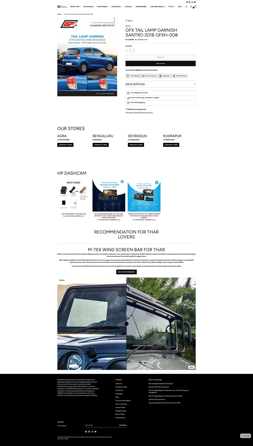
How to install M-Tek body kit (159, 387)
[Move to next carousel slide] (194, 160)
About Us (118, 383)
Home (59, 14)
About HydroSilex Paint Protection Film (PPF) (165, 403)
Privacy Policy (120, 407)
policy (157, 97)
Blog (117, 397)
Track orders (61, 426)
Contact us (141, 102)
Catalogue (119, 394)
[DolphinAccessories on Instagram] (192, 2)
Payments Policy (121, 387)
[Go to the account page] (190, 7)
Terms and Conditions (123, 400)
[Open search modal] (186, 7)
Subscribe (122, 425)
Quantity (129, 46)
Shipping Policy (120, 411)
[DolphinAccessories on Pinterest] (190, 2)
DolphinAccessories (73, 437)
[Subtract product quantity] (133, 50)
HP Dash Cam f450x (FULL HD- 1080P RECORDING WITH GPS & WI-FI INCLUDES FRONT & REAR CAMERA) (144, 215)
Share (130, 21)
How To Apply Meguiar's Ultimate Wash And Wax (166, 396)
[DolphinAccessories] (62, 6)
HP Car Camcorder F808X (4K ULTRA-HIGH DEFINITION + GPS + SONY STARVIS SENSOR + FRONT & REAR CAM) (108, 215)
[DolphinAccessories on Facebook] (187, 2)
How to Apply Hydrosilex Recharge (161, 383)
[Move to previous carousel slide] (189, 160)
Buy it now (161, 63)
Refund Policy (120, 418)
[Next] (182, 6)
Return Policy (120, 414)
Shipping (138, 70)
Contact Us (119, 390)
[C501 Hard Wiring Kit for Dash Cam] (73, 195)
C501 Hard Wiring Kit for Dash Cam (73, 214)
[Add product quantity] (127, 50)
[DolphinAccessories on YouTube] (195, 2)
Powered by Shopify (62, 438)
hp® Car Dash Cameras (157, 399)
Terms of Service (121, 404)
